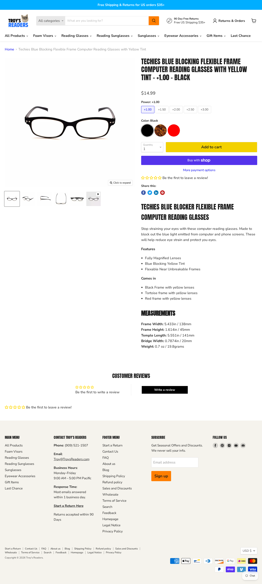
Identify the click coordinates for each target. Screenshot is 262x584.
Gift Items (215, 35)
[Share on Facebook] (143, 192)
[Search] (154, 20)
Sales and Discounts (117, 488)
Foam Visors (43, 35)
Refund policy (112, 482)
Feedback (109, 513)
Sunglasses (147, 35)
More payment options (199, 170)
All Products (15, 35)
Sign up (161, 476)
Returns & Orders (231, 21)
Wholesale (110, 494)
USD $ (247, 551)
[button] (151, 178)
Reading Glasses (75, 35)
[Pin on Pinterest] (162, 192)
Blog (105, 470)
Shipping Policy (113, 476)
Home (9, 49)
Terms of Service (114, 500)
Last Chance (241, 35)
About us (108, 464)
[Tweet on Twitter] (149, 192)
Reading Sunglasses (113, 35)
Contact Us (110, 451)
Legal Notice (111, 525)
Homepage (110, 519)
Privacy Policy (112, 531)
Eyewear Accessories (181, 35)
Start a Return (112, 445)
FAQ (105, 457)
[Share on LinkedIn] (156, 192)
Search (107, 507)
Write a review (164, 390)
